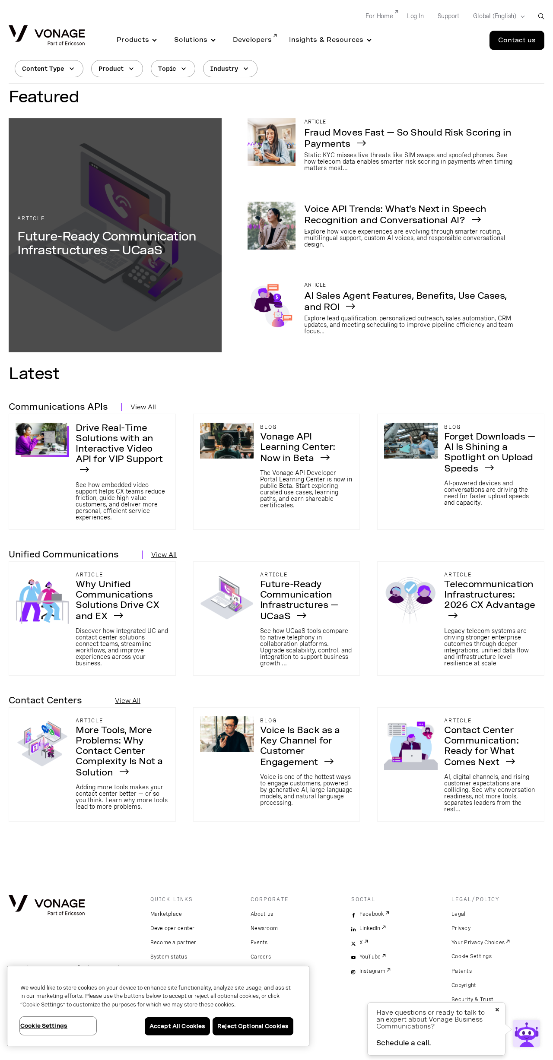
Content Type (43, 68)
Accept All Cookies (177, 1026)
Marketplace (166, 914)
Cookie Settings (471, 956)
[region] (158, 1006)
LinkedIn (370, 928)
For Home (379, 16)
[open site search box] (541, 16)
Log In (415, 16)
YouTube (370, 957)
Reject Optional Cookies (253, 1026)
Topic (167, 68)
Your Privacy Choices (478, 943)
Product (111, 68)
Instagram (372, 971)
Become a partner (173, 943)
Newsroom (264, 928)
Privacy (460, 928)
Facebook (371, 914)
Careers (261, 957)
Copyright (463, 985)
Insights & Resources (326, 40)
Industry (224, 68)
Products (133, 40)
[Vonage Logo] (47, 36)
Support (449, 16)
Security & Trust (472, 1000)
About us (262, 914)
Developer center (172, 928)
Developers (252, 40)
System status (168, 957)
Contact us (517, 40)
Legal (458, 914)
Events (259, 943)
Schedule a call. (403, 1043)
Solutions (190, 40)
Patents (461, 971)
